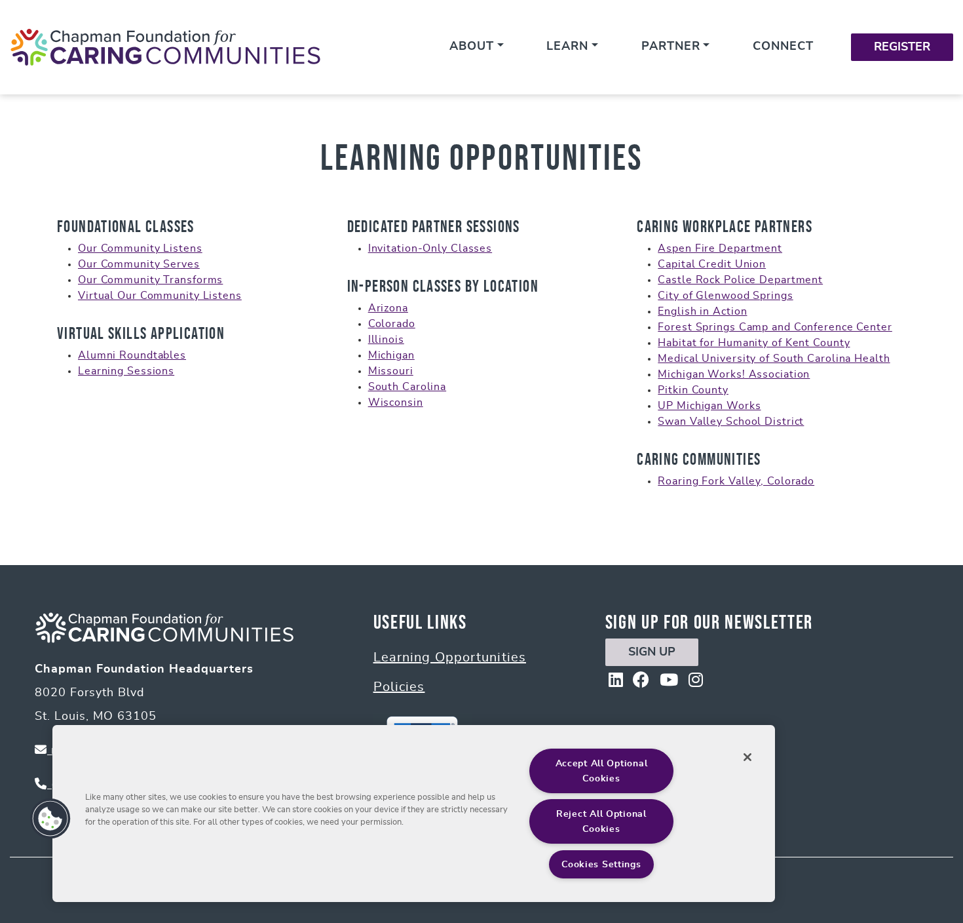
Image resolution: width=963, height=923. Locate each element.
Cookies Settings (601, 864)
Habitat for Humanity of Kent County (754, 343)
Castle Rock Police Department (740, 280)
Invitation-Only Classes (430, 248)
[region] (413, 813)
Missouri (390, 371)
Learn (567, 46)
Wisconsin (395, 402)
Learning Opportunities (449, 657)
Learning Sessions (126, 371)
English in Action (702, 311)
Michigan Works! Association (734, 374)
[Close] (747, 757)
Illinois (386, 339)
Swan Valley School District (731, 421)
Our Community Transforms (150, 280)
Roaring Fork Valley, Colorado (736, 481)
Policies (399, 687)
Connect (783, 46)
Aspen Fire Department (720, 248)
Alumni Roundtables (132, 355)
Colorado (391, 324)
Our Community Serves (139, 264)
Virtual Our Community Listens (160, 295)
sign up (651, 652)
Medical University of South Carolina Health (774, 358)
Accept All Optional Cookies (602, 770)
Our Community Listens (140, 248)
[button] (50, 819)
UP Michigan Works (709, 406)
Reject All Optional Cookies (601, 821)
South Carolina (407, 387)
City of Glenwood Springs (725, 295)
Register (902, 47)
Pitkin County (693, 390)
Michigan (391, 355)
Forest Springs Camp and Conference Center (775, 327)
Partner (670, 46)
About (471, 46)
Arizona (388, 308)
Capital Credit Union (712, 264)
